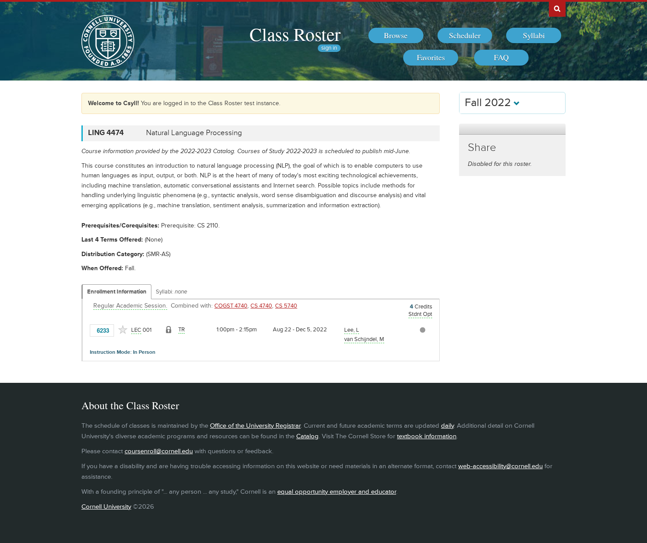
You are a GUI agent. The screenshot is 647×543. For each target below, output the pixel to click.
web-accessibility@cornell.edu (500, 466)
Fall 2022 (489, 103)
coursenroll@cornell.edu (159, 451)
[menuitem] (395, 36)
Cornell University (106, 507)
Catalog (307, 436)
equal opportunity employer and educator (336, 492)
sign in (329, 48)
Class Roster (295, 34)
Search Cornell (557, 8)
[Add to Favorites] (123, 329)
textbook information (426, 436)
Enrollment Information (117, 291)
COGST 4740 (230, 305)
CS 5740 (286, 305)
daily (447, 426)
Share (482, 147)
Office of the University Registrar (255, 426)
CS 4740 (261, 305)
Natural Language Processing (194, 132)
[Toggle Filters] (512, 129)
